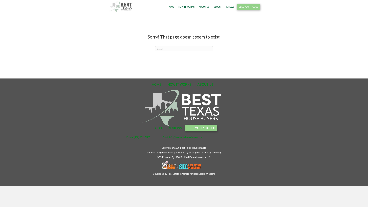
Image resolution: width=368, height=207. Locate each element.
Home (171, 6)
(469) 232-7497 (142, 137)
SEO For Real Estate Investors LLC (193, 157)
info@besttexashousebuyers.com (186, 137)
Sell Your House (248, 6)
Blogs (217, 6)
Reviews (229, 6)
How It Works (186, 6)
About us (204, 6)
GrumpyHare (195, 152)
